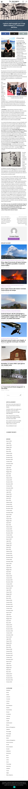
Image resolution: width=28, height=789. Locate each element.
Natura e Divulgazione (13, 21)
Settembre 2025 (9, 463)
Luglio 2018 (8, 639)
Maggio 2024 (9, 496)
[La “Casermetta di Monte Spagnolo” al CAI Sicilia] (14, 376)
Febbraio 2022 (9, 551)
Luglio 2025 (8, 467)
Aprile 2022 (8, 547)
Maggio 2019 (9, 618)
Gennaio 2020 (9, 602)
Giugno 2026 (9, 445)
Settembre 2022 (9, 537)
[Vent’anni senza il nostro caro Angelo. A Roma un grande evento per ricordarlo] (14, 329)
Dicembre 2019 (9, 604)
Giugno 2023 (9, 518)
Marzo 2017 (8, 671)
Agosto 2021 (9, 563)
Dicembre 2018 (9, 628)
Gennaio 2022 (9, 553)
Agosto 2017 (9, 661)
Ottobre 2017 (9, 657)
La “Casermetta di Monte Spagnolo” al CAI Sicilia (13, 387)
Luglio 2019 (8, 614)
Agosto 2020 (9, 588)
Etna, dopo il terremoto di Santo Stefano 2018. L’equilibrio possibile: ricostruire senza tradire (13, 264)
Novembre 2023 (9, 508)
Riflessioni (21, 21)
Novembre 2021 (9, 557)
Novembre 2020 (9, 581)
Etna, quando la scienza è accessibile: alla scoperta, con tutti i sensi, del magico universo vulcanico (13, 422)
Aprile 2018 (8, 645)
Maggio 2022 (9, 545)
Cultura (3, 361)
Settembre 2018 (9, 635)
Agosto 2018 (9, 637)
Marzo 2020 (8, 598)
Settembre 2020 (9, 586)
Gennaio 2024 (9, 504)
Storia (19, 361)
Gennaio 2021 (9, 577)
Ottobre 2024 (9, 486)
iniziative (7, 21)
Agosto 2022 (9, 539)
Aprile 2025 (8, 473)
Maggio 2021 (9, 569)
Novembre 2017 (9, 655)
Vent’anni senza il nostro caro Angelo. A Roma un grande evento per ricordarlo (13, 341)
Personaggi (12, 338)
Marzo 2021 (8, 573)
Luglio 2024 (8, 492)
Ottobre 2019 (9, 608)
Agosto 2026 (9, 441)
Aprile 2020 (8, 596)
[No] (26, 785)
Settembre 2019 (9, 610)
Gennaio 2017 (9, 675)
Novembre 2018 (9, 630)
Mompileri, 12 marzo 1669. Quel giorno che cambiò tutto (13, 364)
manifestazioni (17, 310)
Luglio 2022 (8, 541)
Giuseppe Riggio (9, 29)
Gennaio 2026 (9, 455)
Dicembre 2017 (9, 653)
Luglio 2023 (8, 516)
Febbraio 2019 (9, 624)
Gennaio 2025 (9, 479)
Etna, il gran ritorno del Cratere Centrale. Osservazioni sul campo (13, 289)
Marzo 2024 (8, 500)
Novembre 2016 (9, 679)
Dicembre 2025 (9, 457)
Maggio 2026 (9, 447)
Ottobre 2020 (9, 583)
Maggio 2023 (9, 520)
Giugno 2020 (9, 592)
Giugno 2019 (9, 616)
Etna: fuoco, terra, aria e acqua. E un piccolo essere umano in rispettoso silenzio (13, 406)
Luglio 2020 (8, 590)
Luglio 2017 (8, 663)
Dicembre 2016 (9, 677)
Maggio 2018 (9, 643)
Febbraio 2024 (9, 502)
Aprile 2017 (8, 669)
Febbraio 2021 (9, 575)
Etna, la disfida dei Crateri (11, 425)
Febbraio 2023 (9, 526)
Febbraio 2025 (9, 477)
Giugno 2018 (9, 641)
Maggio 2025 (9, 471)
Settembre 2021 (9, 561)
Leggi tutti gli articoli (13, 238)
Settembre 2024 (9, 488)
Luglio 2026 (8, 443)
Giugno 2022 (9, 543)
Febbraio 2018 (9, 649)
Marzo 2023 (8, 524)
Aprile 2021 (8, 571)
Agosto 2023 (9, 514)
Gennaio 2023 (9, 528)
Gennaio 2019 (9, 626)
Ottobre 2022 (9, 535)
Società (19, 260)
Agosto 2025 (9, 465)
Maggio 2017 (9, 667)
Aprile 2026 (8, 449)
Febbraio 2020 (9, 600)
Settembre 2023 (9, 512)
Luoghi (16, 260)
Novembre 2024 (9, 484)
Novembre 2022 (9, 532)
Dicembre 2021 (9, 555)
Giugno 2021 (9, 567)
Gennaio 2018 (9, 651)
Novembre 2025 (9, 459)
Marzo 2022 (8, 549)
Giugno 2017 (9, 665)
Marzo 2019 (8, 622)
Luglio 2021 (8, 565)
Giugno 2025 (9, 469)
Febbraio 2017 (9, 673)
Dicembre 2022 (9, 530)
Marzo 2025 (8, 475)
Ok (14, 787)
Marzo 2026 (8, 451)
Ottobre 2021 (9, 559)
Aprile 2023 (8, 522)
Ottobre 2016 (9, 681)
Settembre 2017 (9, 659)
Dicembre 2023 (9, 506)
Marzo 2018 (8, 647)
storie (22, 260)
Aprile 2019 (8, 620)
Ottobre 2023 (9, 510)
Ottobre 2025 (9, 461)
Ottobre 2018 (9, 632)
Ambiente (3, 260)
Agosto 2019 (9, 612)
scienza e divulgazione (6, 286)
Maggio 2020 (9, 594)
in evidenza (7, 260)
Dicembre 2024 (9, 481)
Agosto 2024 (9, 490)
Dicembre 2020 (9, 579)
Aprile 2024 (8, 498)
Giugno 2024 (9, 494)
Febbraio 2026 (9, 453)
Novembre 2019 (9, 606)
